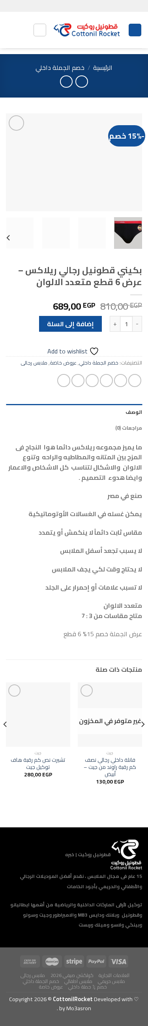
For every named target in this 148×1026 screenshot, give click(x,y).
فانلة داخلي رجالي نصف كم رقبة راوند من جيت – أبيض (110, 767)
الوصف (134, 412)
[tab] (74, 412)
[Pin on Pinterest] (77, 380)
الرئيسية (102, 67)
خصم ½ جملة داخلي (87, 986)
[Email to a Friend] (92, 380)
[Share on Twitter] (106, 380)
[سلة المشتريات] (10, 30)
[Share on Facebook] (120, 380)
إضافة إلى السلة (70, 324)
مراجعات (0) (128, 427)
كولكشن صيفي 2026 (72, 975)
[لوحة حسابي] (23, 30)
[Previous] (129, 162)
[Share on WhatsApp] (134, 380)
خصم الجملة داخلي (60, 67)
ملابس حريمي (112, 981)
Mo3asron (74, 1008)
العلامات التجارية (114, 975)
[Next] (13, 162)
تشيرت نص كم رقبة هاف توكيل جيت (38, 763)
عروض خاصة (63, 362)
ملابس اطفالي (78, 981)
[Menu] (135, 30)
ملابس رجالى (34, 362)
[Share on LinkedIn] (63, 380)
